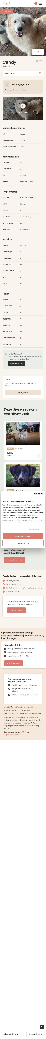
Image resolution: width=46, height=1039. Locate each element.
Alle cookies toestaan (23, 536)
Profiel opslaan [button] (10, 73)
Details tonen (34, 529)
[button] (35, 3)
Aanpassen (22, 543)
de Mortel (10, 456)
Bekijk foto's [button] (38, 52)
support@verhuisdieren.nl (12, 735)
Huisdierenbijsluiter (16, 363)
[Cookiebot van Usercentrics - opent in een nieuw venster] (34, 494)
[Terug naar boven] (42, 1027)
